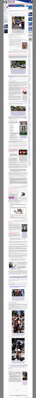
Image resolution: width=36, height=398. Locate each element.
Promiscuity (20, 395)
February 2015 (29, 99)
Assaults (17, 276)
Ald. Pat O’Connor (22, 76)
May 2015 (29, 97)
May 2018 (29, 75)
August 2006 (29, 165)
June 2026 (29, 43)
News (26, 101)
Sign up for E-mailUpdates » (5, 11)
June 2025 (29, 47)
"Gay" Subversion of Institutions (13, 276)
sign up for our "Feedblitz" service (5, 20)
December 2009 (29, 139)
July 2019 (29, 67)
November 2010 (29, 132)
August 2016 (29, 88)
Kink (19, 186)
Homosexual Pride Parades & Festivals (22, 101)
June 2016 (29, 89)
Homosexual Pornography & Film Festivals (14, 365)
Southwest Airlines (13, 149)
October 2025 (29, 45)
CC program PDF (21, 159)
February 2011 (29, 130)
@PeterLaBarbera (14, 80)
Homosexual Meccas (17, 101)
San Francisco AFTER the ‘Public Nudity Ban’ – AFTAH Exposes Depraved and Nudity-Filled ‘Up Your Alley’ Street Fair (18, 280)
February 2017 (29, 84)
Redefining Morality (22, 395)
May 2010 (29, 136)
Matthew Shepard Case (16, 277)
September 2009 (29, 141)
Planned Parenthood (17, 395)
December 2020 (29, 60)
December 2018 (29, 71)
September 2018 (29, 73)
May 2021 (29, 58)
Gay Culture (14, 101)
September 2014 (29, 102)
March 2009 (29, 145)
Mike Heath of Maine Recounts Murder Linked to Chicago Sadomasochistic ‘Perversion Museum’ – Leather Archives (17, 11)
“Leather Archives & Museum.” (19, 30)
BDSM (11, 101)
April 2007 (29, 160)
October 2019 (29, 65)
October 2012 (29, 117)
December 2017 (29, 78)
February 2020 (29, 64)
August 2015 (29, 95)
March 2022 (29, 53)
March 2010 (29, 137)
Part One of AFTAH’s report (19, 31)
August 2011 (29, 126)
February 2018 (29, 77)
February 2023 (29, 49)
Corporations (18, 186)
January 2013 (29, 115)
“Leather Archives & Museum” (13, 57)
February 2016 (29, 91)
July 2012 (29, 119)
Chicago (12, 101)
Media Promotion (19, 277)
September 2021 (29, 56)
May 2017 (29, 82)
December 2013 (29, 108)
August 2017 (29, 80)
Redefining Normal (25, 395)
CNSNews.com (15, 374)
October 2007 (29, 156)
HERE (9, 116)
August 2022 (29, 51)
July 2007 (29, 158)
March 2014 (29, 106)
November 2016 (29, 86)
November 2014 (29, 101)
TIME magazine (16, 257)
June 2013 (29, 112)
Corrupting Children (23, 276)
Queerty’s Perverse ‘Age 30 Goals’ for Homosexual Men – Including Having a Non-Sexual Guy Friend (18, 188)
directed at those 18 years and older (14, 378)
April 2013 (29, 113)
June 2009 (29, 143)
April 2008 (29, 152)
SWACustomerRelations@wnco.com (15, 150)
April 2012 (29, 121)
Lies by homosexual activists (12, 277)
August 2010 (29, 134)
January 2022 (29, 54)
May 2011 (29, 128)
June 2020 (29, 62)
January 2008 (29, 154)
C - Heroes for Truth (20, 276)
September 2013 (29, 110)
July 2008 (29, 150)
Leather (25, 101)
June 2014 (29, 104)
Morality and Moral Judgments (23, 277)
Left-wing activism (21, 186)
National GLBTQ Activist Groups (11, 395)
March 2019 (29, 69)
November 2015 (29, 93)
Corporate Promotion (15, 186)
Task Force (24, 186)
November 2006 (29, 163)
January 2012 (29, 123)
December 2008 (29, 147)
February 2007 (29, 161)
